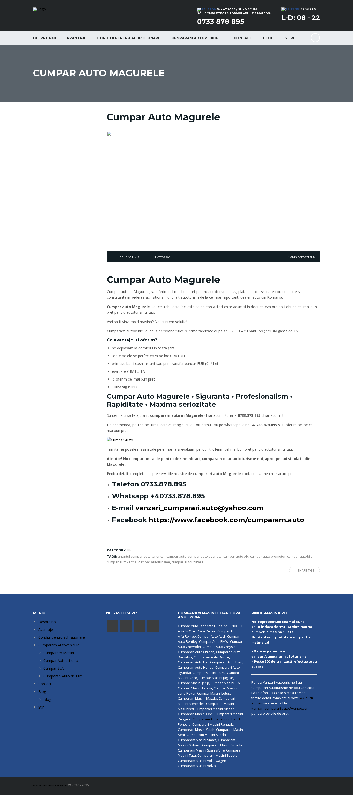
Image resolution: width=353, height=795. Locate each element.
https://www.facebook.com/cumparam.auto (226, 520)
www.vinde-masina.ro (50, 785)
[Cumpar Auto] (120, 439)
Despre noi (44, 38)
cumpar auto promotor (268, 556)
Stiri (289, 38)
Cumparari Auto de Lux (62, 676)
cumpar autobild (300, 556)
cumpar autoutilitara (187, 562)
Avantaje (76, 38)
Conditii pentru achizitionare (128, 38)
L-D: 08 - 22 (300, 17)
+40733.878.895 (177, 496)
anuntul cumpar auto (134, 556)
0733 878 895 (220, 21)
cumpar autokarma (122, 562)
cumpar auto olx (236, 556)
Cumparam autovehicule (197, 38)
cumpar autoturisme (154, 562)
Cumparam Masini (58, 652)
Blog (268, 38)
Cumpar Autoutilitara (60, 660)
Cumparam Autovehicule (58, 645)
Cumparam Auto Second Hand (216, 719)
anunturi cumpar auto (169, 556)
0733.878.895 (163, 484)
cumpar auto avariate (205, 556)
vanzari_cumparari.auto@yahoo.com (199, 508)
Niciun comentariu (301, 257)
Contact (243, 38)
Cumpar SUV (53, 668)
